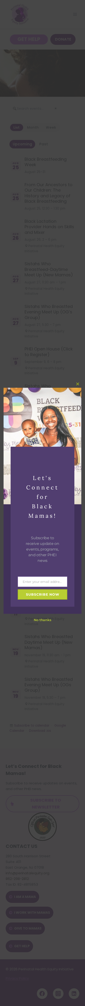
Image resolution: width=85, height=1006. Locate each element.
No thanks (42, 620)
